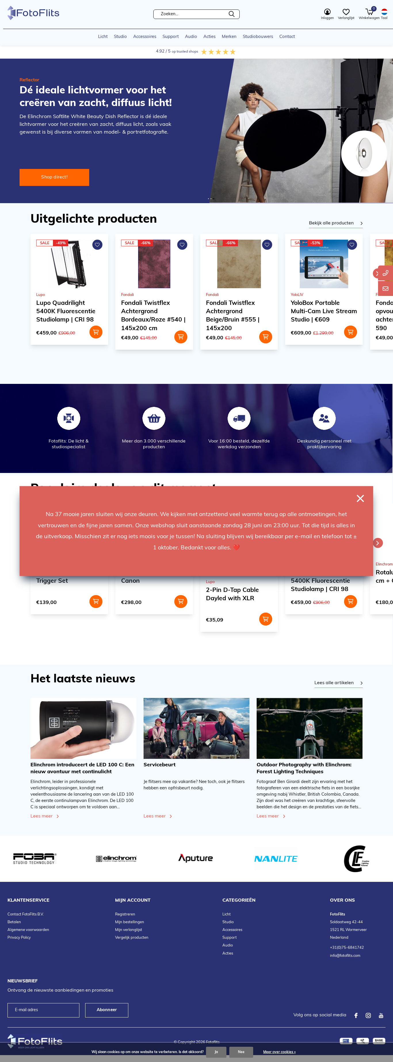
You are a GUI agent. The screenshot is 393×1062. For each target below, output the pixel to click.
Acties (209, 37)
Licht (103, 37)
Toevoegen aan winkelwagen (95, 336)
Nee (241, 1052)
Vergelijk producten (131, 938)
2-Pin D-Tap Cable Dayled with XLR (147, 594)
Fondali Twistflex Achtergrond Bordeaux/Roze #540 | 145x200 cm (68, 315)
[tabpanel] (336, 223)
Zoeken (232, 14)
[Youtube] (381, 1015)
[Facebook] (356, 1015)
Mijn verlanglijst (128, 930)
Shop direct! (54, 177)
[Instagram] (368, 1015)
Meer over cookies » (279, 1052)
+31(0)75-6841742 (347, 948)
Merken (229, 37)
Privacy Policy (19, 938)
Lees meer (41, 816)
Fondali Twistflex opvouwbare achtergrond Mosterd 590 (321, 315)
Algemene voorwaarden (28, 930)
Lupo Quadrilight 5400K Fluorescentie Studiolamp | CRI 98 (235, 581)
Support (171, 37)
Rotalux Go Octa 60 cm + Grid (319, 577)
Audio (191, 37)
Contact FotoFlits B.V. (25, 914)
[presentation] (378, 273)
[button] (208, 198)
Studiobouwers (258, 37)
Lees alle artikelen (334, 683)
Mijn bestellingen (129, 922)
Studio (120, 37)
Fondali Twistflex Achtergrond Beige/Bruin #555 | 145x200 (148, 315)
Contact (287, 37)
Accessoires (144, 37)
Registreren (125, 914)
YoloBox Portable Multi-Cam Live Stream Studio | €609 (239, 311)
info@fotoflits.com (345, 956)
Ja (216, 1052)
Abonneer (107, 1010)
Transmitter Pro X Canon (61, 577)
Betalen (14, 922)
